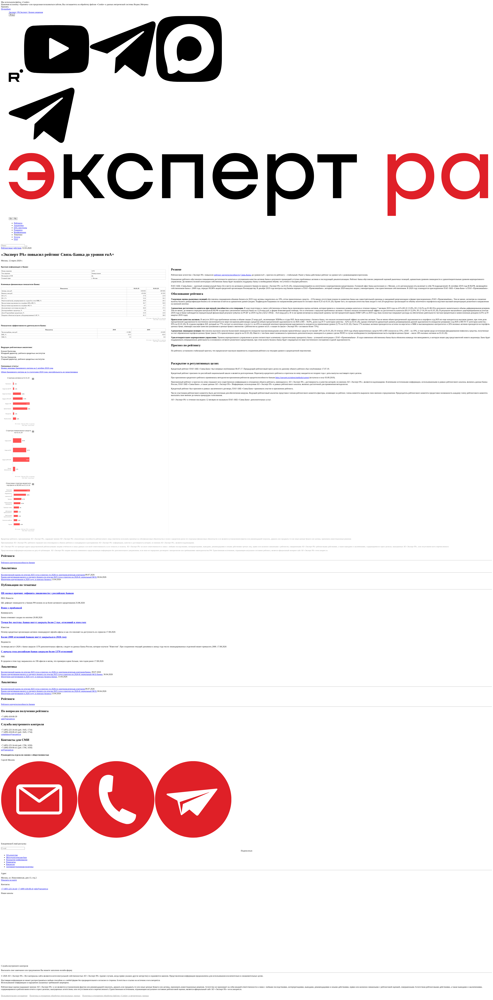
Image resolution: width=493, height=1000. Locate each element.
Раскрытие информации (16, 860)
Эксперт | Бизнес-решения (31, 12)
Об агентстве (12, 855)
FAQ (16, 239)
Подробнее (6, 9)
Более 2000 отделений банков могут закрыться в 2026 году (34, 637)
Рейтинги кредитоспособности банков (18, 562)
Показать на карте (9, 880)
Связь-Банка (245, 275)
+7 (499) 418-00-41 (26, 889)
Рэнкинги (18, 230)
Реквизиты (11, 862)
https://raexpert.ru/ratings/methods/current (292, 377)
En (11, 219)
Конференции (20, 232)
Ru (15, 219)
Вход (12, 15)
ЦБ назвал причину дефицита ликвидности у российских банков (37, 593)
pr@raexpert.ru (7, 750)
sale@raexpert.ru (8, 719)
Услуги (17, 237)
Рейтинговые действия (11, 248)
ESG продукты (20, 228)
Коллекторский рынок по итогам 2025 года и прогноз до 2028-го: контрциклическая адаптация (43, 575)
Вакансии (10, 864)
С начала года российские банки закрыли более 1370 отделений (37, 651)
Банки (88, 672)
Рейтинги (18, 223)
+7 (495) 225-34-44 (9, 889)
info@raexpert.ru (41, 889)
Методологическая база (16, 857)
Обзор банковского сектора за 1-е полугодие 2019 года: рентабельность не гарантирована (39, 372)
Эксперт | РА (14, 12)
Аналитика (19, 225)
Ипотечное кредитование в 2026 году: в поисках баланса (26, 579)
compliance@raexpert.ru (11, 734)
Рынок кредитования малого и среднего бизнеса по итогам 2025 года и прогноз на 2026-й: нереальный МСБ (49, 577)
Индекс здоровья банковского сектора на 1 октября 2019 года (27, 368)
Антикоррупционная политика (19, 867)
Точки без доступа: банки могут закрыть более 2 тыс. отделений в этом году (43, 622)
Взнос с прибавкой (11, 607)
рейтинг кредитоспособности (227, 275)
